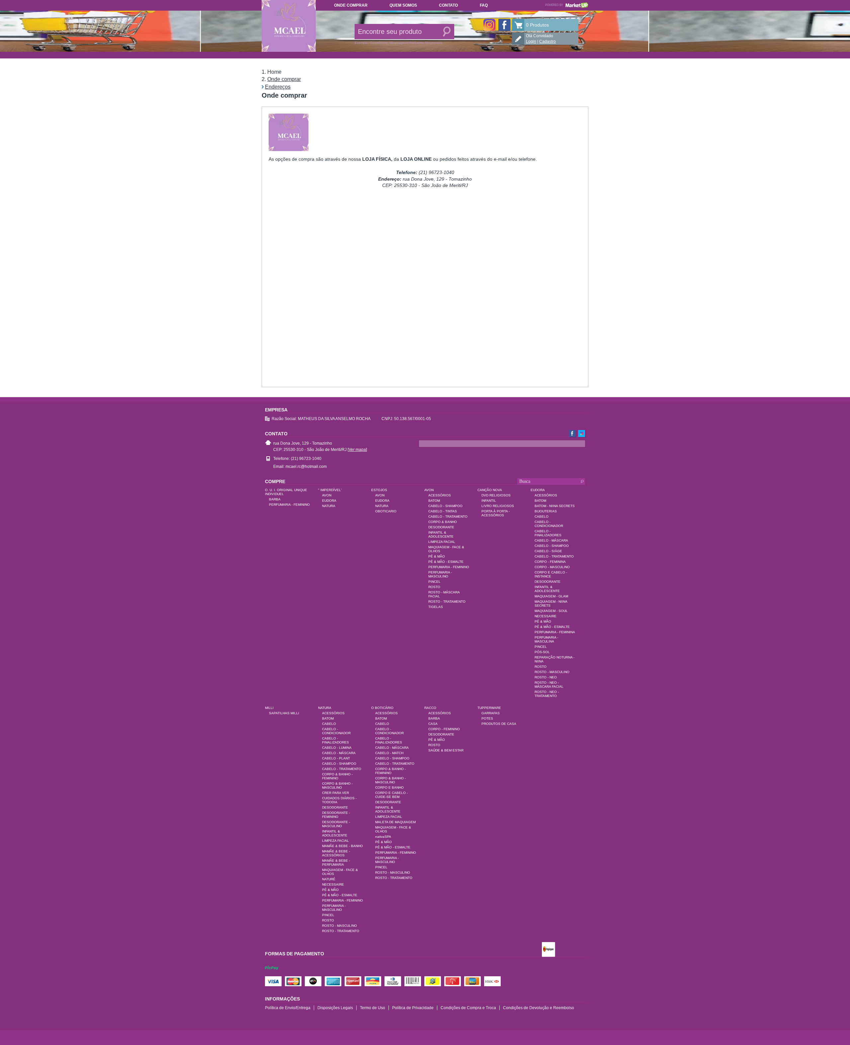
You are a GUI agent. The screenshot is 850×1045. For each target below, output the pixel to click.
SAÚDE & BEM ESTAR (446, 750)
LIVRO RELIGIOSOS (497, 506)
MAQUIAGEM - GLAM (551, 596)
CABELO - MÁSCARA (551, 540)
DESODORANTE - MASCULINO (336, 824)
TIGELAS (435, 607)
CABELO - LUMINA (337, 747)
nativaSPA (383, 836)
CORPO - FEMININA (550, 562)
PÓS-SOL (542, 652)
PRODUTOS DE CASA (498, 724)
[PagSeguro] (548, 950)
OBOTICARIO (385, 511)
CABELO (542, 516)
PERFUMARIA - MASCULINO (440, 574)
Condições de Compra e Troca (468, 1007)
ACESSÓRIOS (439, 495)
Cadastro (547, 41)
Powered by (566, 5)
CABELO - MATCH (389, 753)
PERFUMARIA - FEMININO (289, 504)
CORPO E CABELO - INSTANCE (551, 574)
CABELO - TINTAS (442, 511)
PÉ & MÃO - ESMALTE (446, 562)
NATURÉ (328, 879)
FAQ (484, 5)
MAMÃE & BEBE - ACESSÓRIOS (336, 853)
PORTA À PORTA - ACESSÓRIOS (495, 513)
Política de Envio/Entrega (287, 1007)
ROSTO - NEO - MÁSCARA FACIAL (549, 684)
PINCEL (434, 581)
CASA (433, 724)
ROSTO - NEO (546, 677)
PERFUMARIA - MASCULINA (546, 639)
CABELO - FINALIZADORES (548, 533)
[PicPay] (271, 974)
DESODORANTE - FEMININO (336, 815)
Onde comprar (351, 5)
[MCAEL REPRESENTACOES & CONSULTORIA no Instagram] (489, 25)
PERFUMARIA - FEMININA (555, 632)
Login (531, 41)
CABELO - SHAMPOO (445, 506)
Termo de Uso (372, 1007)
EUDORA (329, 500)
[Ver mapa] (357, 449)
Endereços (278, 87)
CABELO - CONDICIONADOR (549, 524)
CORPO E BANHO (389, 787)
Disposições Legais (335, 1007)
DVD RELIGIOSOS (496, 495)
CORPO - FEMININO (444, 729)
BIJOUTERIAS (546, 511)
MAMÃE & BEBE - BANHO (342, 846)
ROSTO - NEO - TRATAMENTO (547, 694)
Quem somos (403, 5)
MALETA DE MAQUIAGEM (395, 822)
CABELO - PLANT (336, 758)
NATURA (328, 506)
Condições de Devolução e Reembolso (538, 1007)
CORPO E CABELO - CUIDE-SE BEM (391, 795)
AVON (326, 495)
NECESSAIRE (545, 616)
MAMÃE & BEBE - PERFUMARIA (336, 862)
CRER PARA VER (335, 793)
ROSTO (434, 587)
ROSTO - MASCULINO (552, 672)
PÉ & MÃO (436, 556)
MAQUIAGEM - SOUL (551, 611)
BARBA (275, 499)
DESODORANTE (441, 527)
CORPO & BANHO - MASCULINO (337, 785)
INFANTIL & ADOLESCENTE (441, 534)
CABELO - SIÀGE (548, 551)
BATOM (434, 500)
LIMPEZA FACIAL (441, 542)
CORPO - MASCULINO (552, 567)
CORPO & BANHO (442, 522)
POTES (487, 718)
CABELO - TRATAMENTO (448, 516)
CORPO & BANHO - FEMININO (337, 776)
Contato (448, 5)
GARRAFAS (490, 713)
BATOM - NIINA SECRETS (555, 506)
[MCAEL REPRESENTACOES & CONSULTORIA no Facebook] (504, 25)
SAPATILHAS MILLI (284, 713)
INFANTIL (488, 500)
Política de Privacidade (413, 1007)
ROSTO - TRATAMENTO (447, 601)
